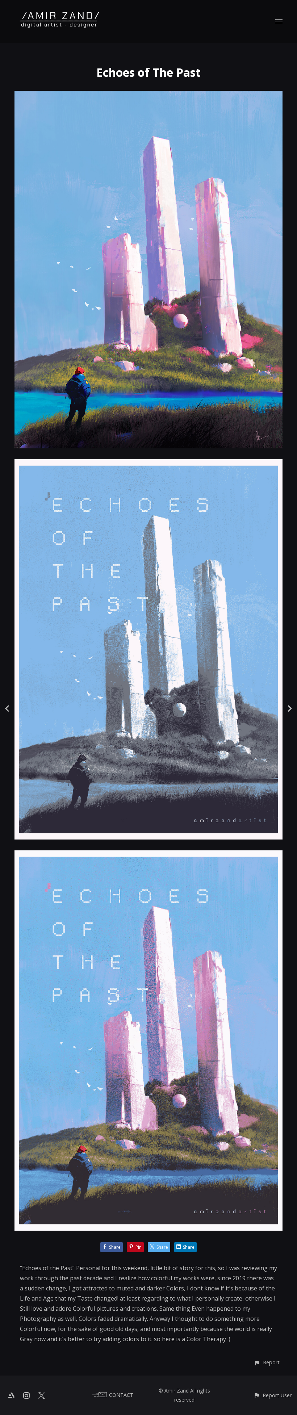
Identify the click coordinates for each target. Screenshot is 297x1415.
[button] (267, 1362)
